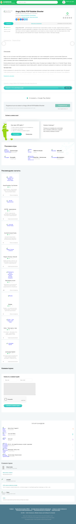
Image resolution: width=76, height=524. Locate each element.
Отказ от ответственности (60, 508)
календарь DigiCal (10, 351)
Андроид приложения (13, 218)
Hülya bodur (9, 467)
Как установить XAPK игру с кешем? (52, 129)
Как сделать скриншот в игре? (51, 131)
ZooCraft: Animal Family (10, 233)
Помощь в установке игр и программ (53, 128)
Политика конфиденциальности (24, 510)
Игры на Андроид (25, 15)
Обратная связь (56, 510)
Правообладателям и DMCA (22, 508)
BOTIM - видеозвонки (10, 209)
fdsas (7, 492)
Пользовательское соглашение (42, 510)
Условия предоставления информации (41, 508)
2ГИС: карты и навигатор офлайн (10, 485)
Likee (4, 497)
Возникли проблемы (17, 129)
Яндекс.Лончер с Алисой (10, 256)
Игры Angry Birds (34, 17)
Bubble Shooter (25, 17)
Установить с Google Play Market (39, 98)
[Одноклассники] (18, 19)
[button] (3, 43)
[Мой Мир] (21, 19)
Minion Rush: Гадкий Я (7, 472)
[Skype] (25, 19)
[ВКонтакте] (16, 19)
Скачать (8, 23)
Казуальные (33, 15)
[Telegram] (27, 19)
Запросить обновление (36, 23)
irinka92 (8, 479)
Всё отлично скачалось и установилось (22, 127)
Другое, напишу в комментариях (21, 130)
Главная (11, 508)
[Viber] (23, 19)
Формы (10, 304)
